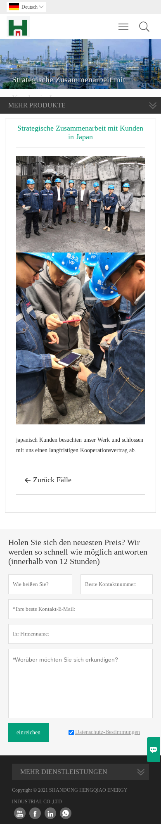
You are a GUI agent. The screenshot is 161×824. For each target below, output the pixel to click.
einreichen (28, 732)
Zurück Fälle (47, 480)
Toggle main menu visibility (124, 26)
